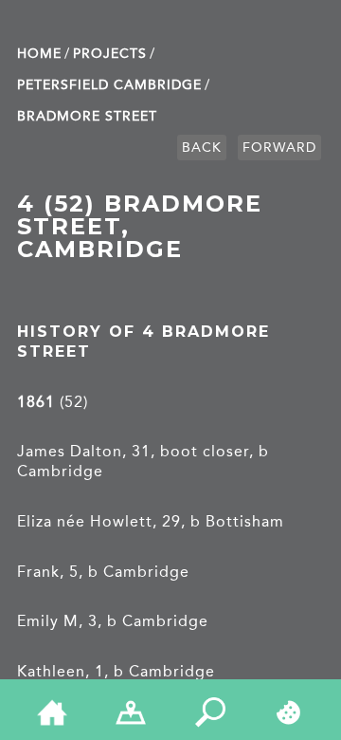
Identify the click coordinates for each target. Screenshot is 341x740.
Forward (279, 147)
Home (39, 54)
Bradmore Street (87, 116)
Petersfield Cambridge (109, 85)
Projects (110, 54)
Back (202, 147)
